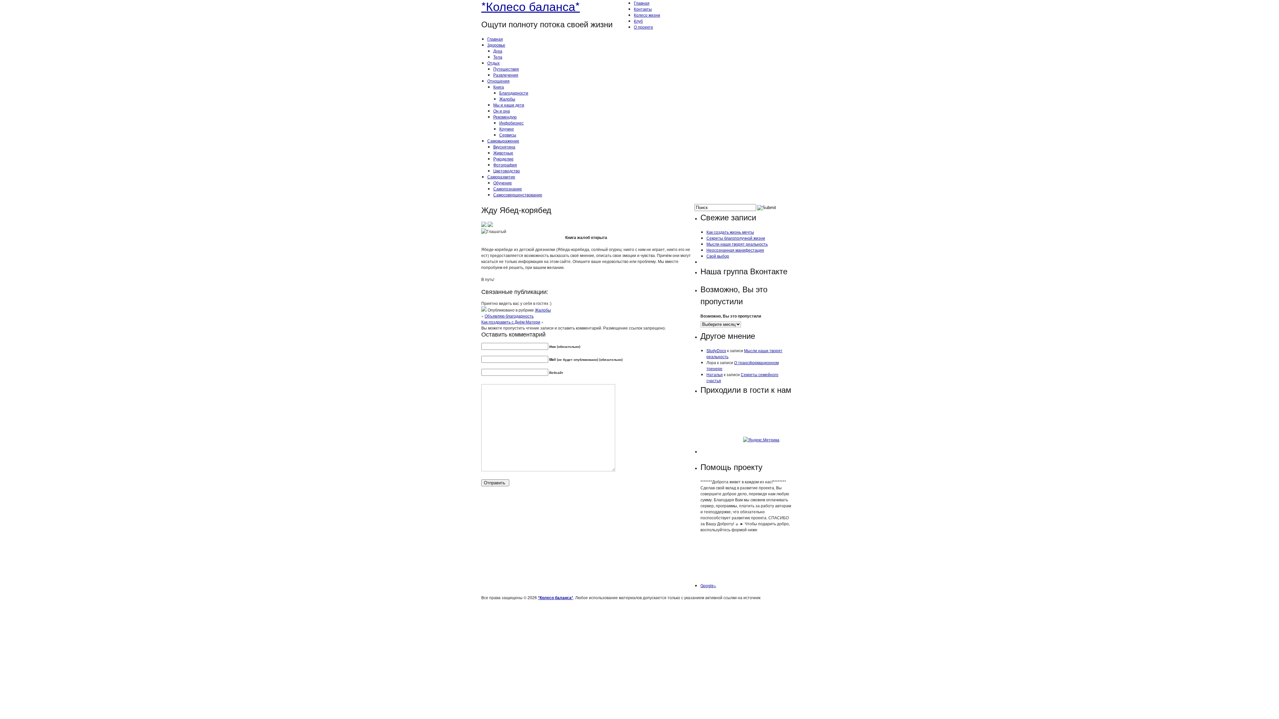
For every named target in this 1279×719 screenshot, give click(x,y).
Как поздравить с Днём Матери (510, 322)
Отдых (493, 63)
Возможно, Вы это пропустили (730, 316)
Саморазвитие (501, 176)
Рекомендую (505, 117)
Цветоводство (506, 170)
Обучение (502, 182)
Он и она (501, 111)
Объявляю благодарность (509, 316)
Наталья (714, 374)
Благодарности (513, 93)
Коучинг (506, 128)
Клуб (638, 21)
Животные (503, 152)
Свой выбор (717, 256)
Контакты (643, 9)
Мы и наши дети (508, 105)
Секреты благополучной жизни (735, 238)
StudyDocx (716, 350)
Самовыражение (503, 140)
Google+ (708, 585)
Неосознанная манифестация (735, 250)
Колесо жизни (647, 15)
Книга (498, 87)
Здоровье (496, 45)
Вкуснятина (504, 146)
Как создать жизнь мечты (730, 232)
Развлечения (505, 75)
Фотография (505, 164)
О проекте (643, 27)
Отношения (498, 81)
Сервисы (507, 134)
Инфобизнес (511, 122)
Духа (497, 51)
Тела (497, 57)
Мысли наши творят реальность (737, 244)
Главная (641, 3)
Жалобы (507, 99)
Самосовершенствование (517, 194)
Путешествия (506, 69)
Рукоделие (503, 158)
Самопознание (507, 188)
